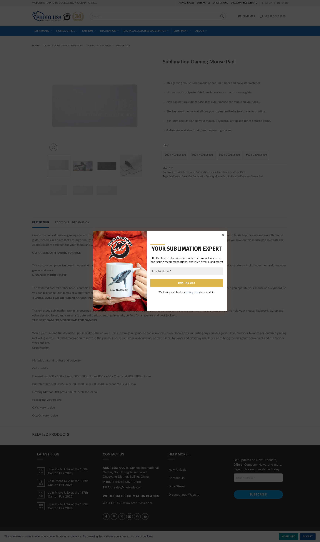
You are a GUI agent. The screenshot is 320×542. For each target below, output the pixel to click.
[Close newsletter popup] (223, 235)
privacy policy (193, 292)
